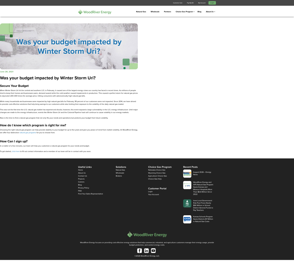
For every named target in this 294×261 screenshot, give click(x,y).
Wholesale (155, 11)
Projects (81, 179)
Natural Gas (141, 11)
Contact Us (82, 176)
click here (16, 151)
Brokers (119, 176)
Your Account (153, 194)
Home (80, 170)
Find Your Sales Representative (90, 194)
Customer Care (177, 3)
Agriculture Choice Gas (157, 176)
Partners (167, 11)
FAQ (80, 191)
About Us (82, 173)
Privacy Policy (83, 188)
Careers (81, 182)
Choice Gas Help (155, 179)
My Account (202, 3)
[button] (184, 11)
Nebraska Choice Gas (156, 170)
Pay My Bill (190, 3)
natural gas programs (27, 132)
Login (212, 3)
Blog (199, 11)
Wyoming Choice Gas (156, 173)
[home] (94, 11)
